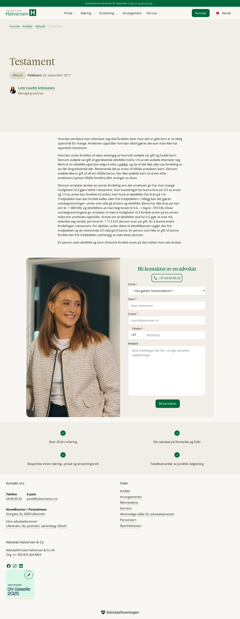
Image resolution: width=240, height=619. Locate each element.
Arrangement (132, 13)
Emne (132, 284)
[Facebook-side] (8, 567)
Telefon (137, 328)
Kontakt (200, 13)
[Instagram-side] (15, 567)
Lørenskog (48, 526)
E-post (133, 314)
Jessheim (33, 526)
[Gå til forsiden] (21, 13)
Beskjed (133, 343)
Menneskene (129, 502)
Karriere (126, 508)
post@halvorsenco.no (42, 499)
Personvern (128, 520)
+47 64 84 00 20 (169, 278)
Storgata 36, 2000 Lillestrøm (25, 514)
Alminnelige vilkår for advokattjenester (147, 514)
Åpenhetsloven (130, 526)
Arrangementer (131, 497)
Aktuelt (40, 26)
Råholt (62, 526)
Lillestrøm (13, 526)
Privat (68, 13)
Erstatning (107, 13)
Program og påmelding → (141, 3)
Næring (86, 13)
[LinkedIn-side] (20, 567)
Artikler (27, 26)
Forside (14, 26)
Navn (132, 299)
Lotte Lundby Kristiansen (36, 88)
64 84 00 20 (14, 499)
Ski (24, 526)
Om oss (151, 13)
